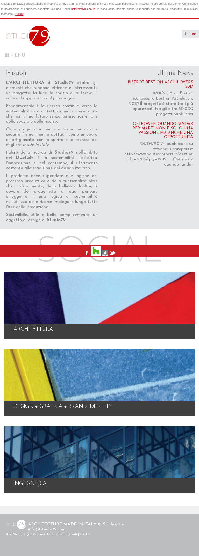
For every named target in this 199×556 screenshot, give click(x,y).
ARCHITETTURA (33, 329)
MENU (17, 55)
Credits (85, 534)
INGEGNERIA (30, 483)
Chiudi (19, 14)
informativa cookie (83, 8)
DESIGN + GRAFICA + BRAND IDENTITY (62, 406)
